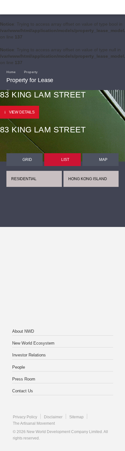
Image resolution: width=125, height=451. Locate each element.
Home (11, 72)
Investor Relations (29, 355)
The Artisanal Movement (34, 423)
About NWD (23, 331)
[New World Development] (36, 7)
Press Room (23, 379)
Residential (24, 179)
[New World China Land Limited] (62, 278)
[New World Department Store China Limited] (62, 304)
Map (103, 159)
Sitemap (76, 417)
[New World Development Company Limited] (62, 253)
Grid (27, 159)
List (65, 159)
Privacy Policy (25, 417)
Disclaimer (53, 417)
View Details (22, 112)
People (18, 367)
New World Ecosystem (33, 343)
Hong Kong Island (87, 179)
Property (31, 72)
